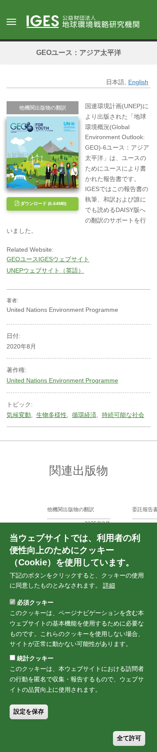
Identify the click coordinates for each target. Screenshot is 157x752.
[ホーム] (87, 22)
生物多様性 (51, 414)
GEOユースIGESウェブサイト (48, 259)
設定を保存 (29, 711)
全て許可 (129, 738)
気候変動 (19, 414)
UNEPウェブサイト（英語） (45, 270)
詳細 (109, 585)
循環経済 (84, 414)
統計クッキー (35, 658)
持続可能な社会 (123, 414)
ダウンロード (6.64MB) (42, 203)
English (138, 82)
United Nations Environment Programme (62, 380)
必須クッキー (35, 602)
